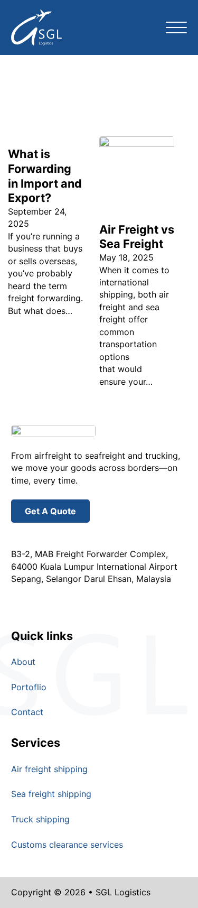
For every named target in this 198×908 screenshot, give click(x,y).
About (23, 661)
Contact (27, 712)
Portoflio (28, 687)
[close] (176, 27)
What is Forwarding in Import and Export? (45, 176)
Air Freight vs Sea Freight (136, 237)
